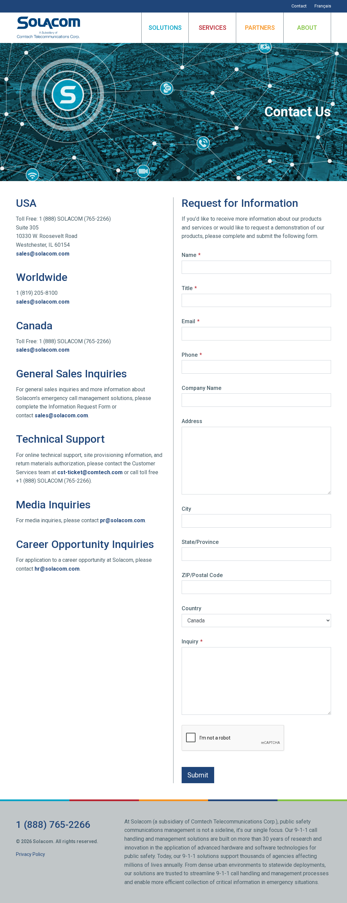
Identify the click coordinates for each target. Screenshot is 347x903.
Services (212, 27)
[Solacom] (49, 28)
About (307, 27)
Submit (197, 775)
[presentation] (233, 738)
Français (322, 5)
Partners (260, 27)
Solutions (165, 27)
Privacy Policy (30, 854)
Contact (299, 5)
